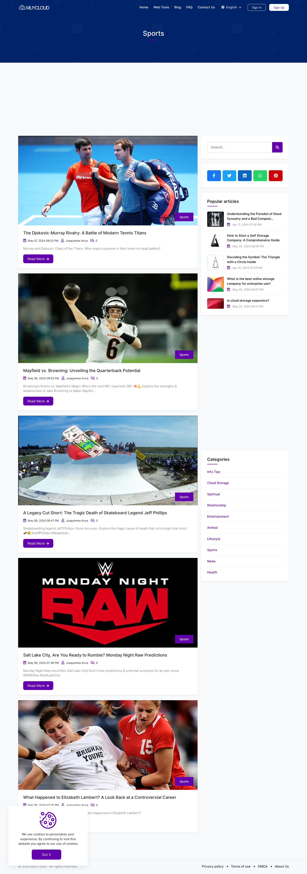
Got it (46, 854)
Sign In (256, 7)
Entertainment (218, 516)
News (211, 561)
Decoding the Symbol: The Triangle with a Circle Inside (253, 259)
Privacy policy (213, 866)
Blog (177, 7)
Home (144, 7)
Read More (36, 259)
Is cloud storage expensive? (248, 300)
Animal (212, 528)
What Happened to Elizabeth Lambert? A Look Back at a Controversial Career (99, 797)
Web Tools (161, 7)
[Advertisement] (153, 94)
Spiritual (213, 494)
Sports (184, 217)
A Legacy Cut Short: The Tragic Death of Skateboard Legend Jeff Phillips (95, 512)
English (231, 7)
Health (212, 572)
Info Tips (213, 472)
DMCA (263, 866)
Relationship (216, 505)
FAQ (189, 7)
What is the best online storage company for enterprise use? (250, 281)
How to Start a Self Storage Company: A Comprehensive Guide (253, 238)
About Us (282, 866)
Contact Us (206, 7)
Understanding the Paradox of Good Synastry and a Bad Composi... (254, 216)
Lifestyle (213, 539)
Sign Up (279, 7)
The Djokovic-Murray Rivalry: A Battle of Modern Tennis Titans (84, 232)
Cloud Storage (218, 483)
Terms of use (241, 866)
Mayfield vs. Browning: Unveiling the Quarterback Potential (81, 370)
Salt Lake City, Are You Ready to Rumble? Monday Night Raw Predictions (95, 655)
